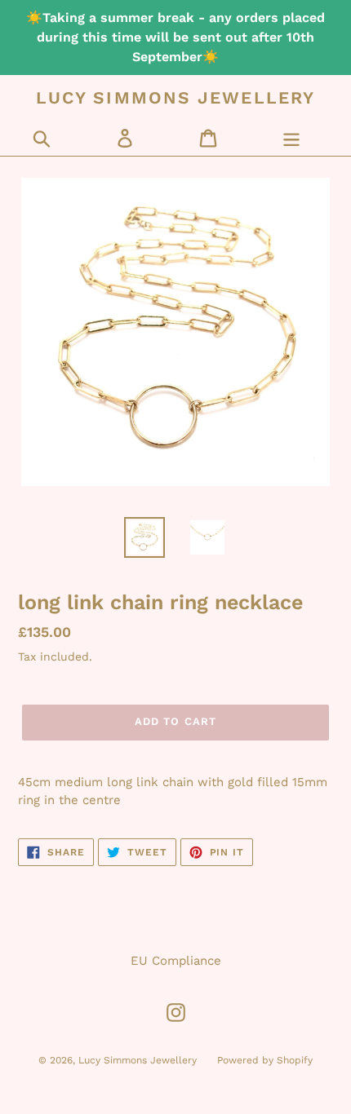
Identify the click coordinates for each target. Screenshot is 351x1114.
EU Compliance (176, 960)
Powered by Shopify (265, 1060)
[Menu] (291, 138)
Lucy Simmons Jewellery (175, 97)
